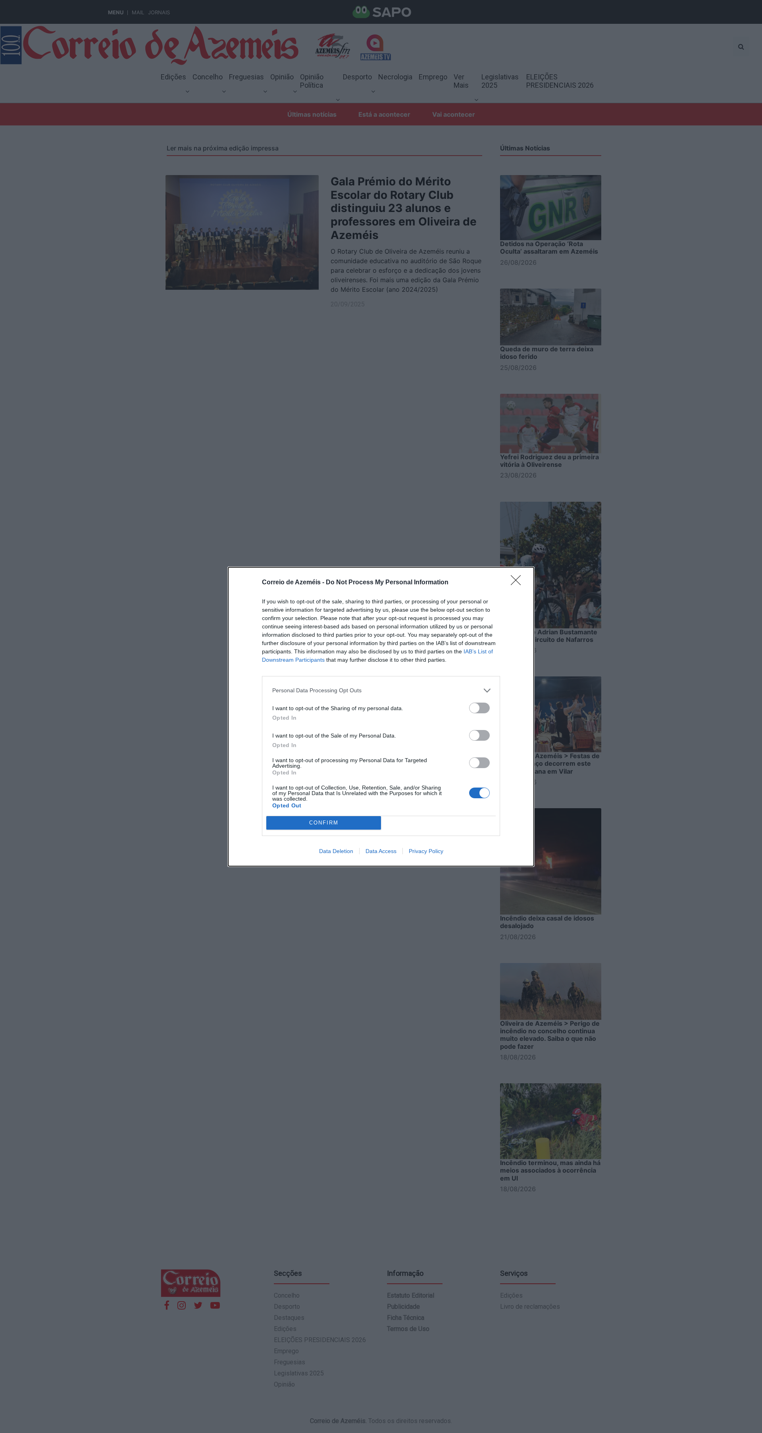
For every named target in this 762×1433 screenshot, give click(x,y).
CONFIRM (324, 823)
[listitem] (381, 690)
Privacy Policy (426, 851)
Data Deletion (336, 851)
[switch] (479, 708)
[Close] (518, 582)
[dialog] (381, 716)
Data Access (381, 851)
